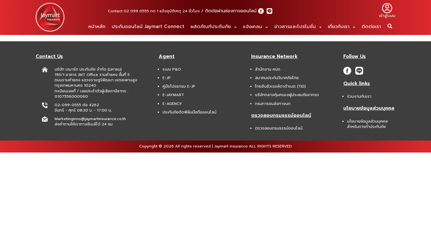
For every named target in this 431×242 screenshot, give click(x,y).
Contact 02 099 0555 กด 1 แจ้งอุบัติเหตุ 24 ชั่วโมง (154, 11)
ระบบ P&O (171, 69)
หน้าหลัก (96, 26)
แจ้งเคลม (253, 26)
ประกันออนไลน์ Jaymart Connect (148, 26)
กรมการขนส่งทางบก (273, 104)
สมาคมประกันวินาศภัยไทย (277, 78)
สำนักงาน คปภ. (268, 69)
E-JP (166, 78)
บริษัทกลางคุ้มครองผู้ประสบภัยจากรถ (287, 95)
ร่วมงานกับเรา (359, 96)
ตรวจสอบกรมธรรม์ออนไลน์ (279, 128)
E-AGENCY (172, 104)
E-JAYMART (173, 95)
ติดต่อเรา (371, 26)
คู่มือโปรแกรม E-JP (178, 86)
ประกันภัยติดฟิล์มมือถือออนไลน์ (189, 112)
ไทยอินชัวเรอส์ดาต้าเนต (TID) (280, 86)
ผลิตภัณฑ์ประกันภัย (212, 26)
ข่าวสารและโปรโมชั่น (296, 26)
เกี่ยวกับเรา (339, 26)
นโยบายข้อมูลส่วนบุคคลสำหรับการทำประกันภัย (367, 124)
